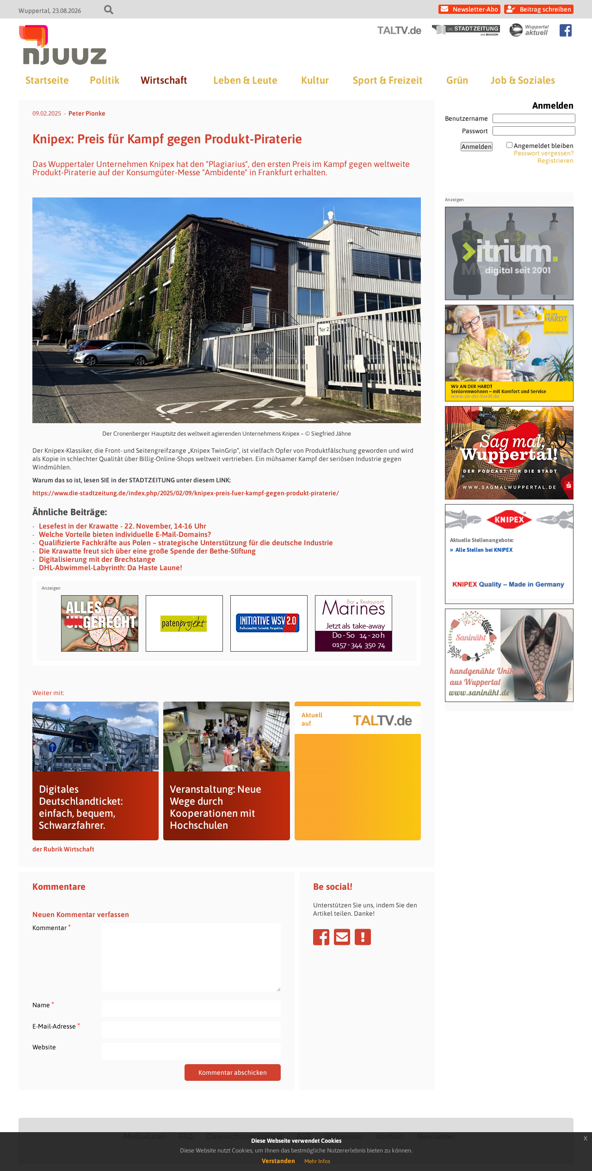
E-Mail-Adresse (56, 1026)
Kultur (315, 80)
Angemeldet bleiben (544, 145)
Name (43, 1004)
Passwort (475, 131)
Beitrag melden (363, 937)
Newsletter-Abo (475, 9)
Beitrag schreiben (545, 9)
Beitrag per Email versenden (342, 937)
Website (44, 1047)
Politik (104, 80)
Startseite (47, 80)
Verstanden (278, 1161)
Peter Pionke (86, 113)
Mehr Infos (317, 1161)
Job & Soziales (523, 80)
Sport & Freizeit (388, 80)
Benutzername (466, 118)
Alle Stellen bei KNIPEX (481, 549)
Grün (457, 80)
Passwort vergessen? (544, 153)
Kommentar (51, 927)
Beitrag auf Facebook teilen (321, 937)
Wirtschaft (164, 80)
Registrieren (555, 160)
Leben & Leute (245, 80)
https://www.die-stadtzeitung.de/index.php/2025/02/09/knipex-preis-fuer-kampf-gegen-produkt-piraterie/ (185, 493)
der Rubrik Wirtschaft (63, 849)
